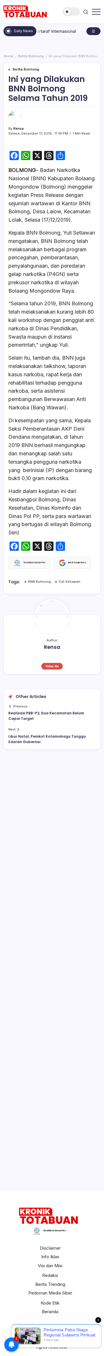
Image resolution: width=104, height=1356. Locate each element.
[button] (71, 11)
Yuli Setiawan (69, 582)
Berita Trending (50, 1284)
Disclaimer (50, 1248)
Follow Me (52, 666)
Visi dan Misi (50, 1265)
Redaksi (50, 1275)
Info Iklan (50, 1256)
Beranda (50, 1311)
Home (8, 56)
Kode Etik (50, 1303)
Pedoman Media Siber (50, 1293)
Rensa (18, 128)
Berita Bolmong (31, 56)
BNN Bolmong (39, 582)
